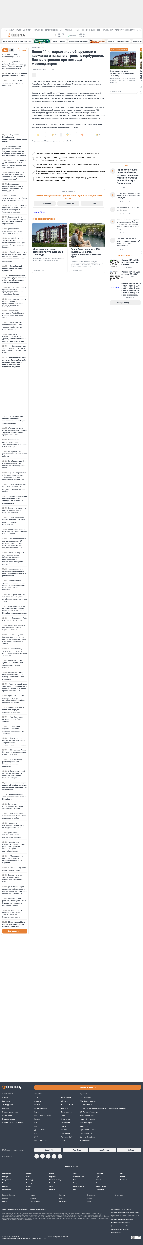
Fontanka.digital (86, 1123)
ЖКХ (36, 1137)
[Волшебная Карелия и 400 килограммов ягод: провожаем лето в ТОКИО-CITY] (87, 235)
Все (5, 50)
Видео (36, 1112)
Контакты (6, 1101)
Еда (35, 1133)
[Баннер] (42, 41)
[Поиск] (128, 35)
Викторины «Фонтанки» (43, 1116)
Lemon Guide (90, 30)
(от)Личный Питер (23, 30)
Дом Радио (84, 1126)
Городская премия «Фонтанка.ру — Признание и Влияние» (103, 1108)
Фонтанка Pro (85, 1098)
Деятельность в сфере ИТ (119, 1226)
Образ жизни (66, 1098)
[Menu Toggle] (3, 35)
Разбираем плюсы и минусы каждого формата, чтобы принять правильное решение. (49, 259)
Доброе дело (39, 1130)
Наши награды (116, 1232)
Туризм (63, 1126)
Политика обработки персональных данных (125, 1212)
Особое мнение (67, 1105)
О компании (7, 1116)
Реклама (5, 1108)
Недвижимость (40, 1141)
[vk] (48, 1156)
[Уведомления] (134, 35)
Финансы (64, 1130)
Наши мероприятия (10, 1112)
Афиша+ (37, 1101)
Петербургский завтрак (125, 30)
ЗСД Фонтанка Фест (105, 30)
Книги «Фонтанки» (87, 1119)
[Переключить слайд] (140, 60)
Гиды (36, 1123)
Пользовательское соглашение (121, 1209)
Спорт (63, 1116)
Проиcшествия (66, 1112)
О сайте (5, 1098)
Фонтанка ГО (38, 30)
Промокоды (125, 255)
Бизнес (37, 1105)
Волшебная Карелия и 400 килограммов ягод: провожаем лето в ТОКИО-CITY (86, 253)
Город (36, 1126)
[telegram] (42, 1156)
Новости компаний (43, 219)
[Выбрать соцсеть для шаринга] (34, 75)
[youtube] (54, 1156)
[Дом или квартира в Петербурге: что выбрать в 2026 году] (49, 235)
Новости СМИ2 (38, 212)
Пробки (72, 35)
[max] (36, 1156)
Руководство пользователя (120, 1229)
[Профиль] (139, 35)
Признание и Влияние (74, 30)
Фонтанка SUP (8, 30)
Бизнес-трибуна (40, 1108)
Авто (36, 1098)
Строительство (67, 1119)
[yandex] (60, 1156)
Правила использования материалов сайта (125, 1216)
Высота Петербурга (87, 1137)
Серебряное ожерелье (54, 30)
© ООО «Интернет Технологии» (58, 1237)
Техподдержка (8, 1105)
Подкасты (64, 1108)
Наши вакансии (8, 1119)
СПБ (11, 50)
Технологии (65, 1123)
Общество (64, 1101)
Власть (37, 1119)
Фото (63, 1141)
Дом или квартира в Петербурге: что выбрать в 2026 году (48, 252)
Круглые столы (86, 1133)
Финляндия (65, 1133)
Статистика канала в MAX (12, 1123)
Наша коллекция (87, 1116)
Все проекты (85, 1141)
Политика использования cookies (122, 1219)
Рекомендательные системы (120, 1222)
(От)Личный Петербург (89, 1112)
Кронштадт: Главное (88, 1130)
